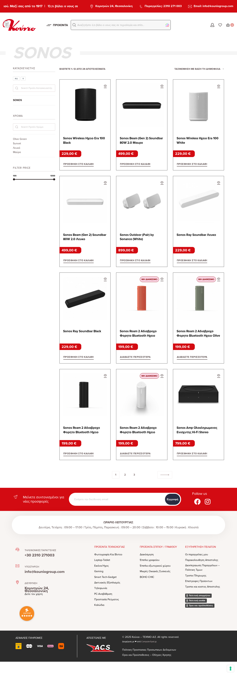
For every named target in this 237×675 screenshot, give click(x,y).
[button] (74, 25)
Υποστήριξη (32, 566)
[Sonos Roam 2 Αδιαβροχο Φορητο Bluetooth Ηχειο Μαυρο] (85, 394)
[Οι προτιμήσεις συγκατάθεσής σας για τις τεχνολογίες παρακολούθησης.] (230, 668)
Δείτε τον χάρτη (34, 594)
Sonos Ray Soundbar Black (82, 331)
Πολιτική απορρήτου (199, 595)
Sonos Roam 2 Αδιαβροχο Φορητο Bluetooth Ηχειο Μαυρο (81, 430)
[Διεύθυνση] (17, 582)
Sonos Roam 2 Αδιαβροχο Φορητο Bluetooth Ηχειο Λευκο (138, 430)
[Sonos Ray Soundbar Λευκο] (198, 201)
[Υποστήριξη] (17, 566)
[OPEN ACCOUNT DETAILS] (212, 25)
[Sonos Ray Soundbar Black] (85, 298)
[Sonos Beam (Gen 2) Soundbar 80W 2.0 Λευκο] (85, 201)
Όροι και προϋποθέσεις (201, 605)
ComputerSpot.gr (148, 641)
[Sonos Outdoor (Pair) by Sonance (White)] (141, 201)
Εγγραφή (172, 499)
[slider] (14, 179)
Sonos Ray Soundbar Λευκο (196, 235)
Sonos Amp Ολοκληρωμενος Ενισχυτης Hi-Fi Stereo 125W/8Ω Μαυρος (197, 430)
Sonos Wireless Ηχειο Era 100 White (197, 140)
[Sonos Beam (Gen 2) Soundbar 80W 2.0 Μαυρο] (141, 105)
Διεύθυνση (31, 583)
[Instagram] (208, 501)
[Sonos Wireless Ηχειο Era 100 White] (198, 105)
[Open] (220, 25)
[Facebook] (197, 501)
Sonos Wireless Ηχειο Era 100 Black (84, 140)
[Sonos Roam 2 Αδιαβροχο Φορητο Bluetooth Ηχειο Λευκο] (141, 394)
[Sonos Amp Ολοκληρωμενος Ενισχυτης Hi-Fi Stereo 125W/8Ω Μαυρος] (198, 394)
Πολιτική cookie (197, 600)
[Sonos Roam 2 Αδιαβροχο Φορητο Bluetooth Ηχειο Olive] (198, 298)
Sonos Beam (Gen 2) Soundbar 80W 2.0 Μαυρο (141, 140)
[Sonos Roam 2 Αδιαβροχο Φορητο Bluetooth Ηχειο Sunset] (141, 298)
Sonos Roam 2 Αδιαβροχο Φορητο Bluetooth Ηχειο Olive (198, 333)
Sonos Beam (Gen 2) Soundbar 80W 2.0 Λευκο (84, 237)
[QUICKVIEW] (105, 86)
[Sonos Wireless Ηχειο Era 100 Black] (85, 105)
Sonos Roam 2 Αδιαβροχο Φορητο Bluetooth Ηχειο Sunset (138, 333)
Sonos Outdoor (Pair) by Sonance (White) (137, 237)
